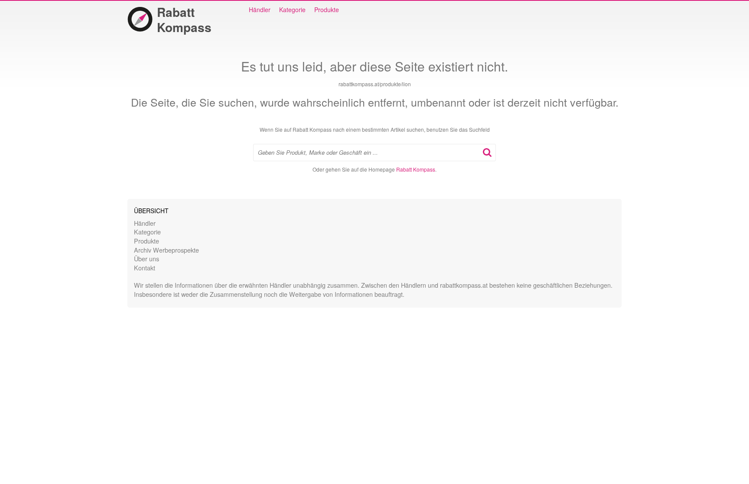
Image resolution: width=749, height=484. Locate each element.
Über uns (146, 258)
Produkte (326, 9)
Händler (259, 9)
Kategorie (292, 9)
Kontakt (144, 267)
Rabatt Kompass (184, 19)
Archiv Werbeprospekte (166, 249)
